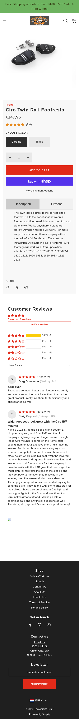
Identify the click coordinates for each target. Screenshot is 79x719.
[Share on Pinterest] (26, 288)
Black (39, 141)
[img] (27, 377)
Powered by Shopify (39, 714)
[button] (16, 335)
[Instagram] (39, 625)
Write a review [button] (39, 324)
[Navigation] (5, 20)
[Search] (65, 20)
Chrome (16, 141)
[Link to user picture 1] (9, 519)
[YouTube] (48, 625)
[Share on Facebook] (7, 288)
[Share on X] (17, 288)
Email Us (39, 642)
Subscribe (39, 684)
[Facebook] (30, 625)
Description (23, 204)
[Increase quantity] (28, 157)
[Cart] (74, 20)
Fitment (56, 204)
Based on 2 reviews (19, 319)
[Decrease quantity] (10, 157)
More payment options (39, 190)
